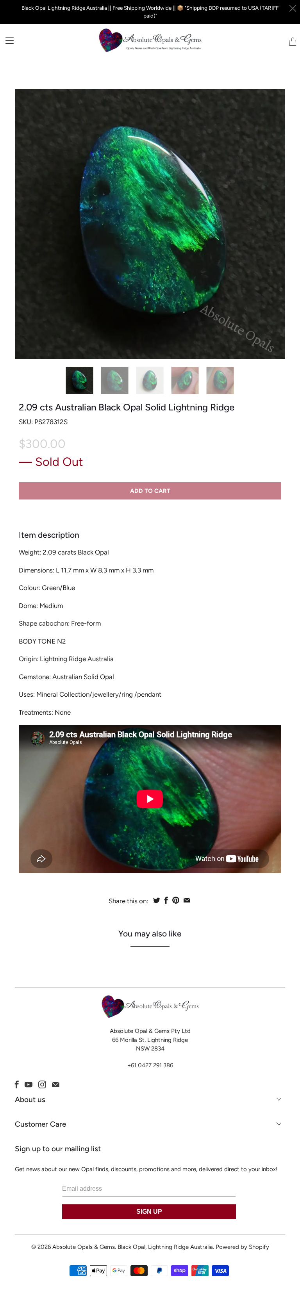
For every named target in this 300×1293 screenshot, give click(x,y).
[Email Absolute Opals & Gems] (55, 1084)
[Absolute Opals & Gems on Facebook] (17, 1084)
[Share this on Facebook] (166, 900)
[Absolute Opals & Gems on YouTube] (28, 1084)
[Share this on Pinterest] (175, 900)
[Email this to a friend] (186, 900)
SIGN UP (149, 1211)
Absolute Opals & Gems (83, 1246)
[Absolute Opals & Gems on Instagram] (42, 1084)
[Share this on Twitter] (156, 900)
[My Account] (7, 40)
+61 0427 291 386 (150, 1065)
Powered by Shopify (242, 1246)
